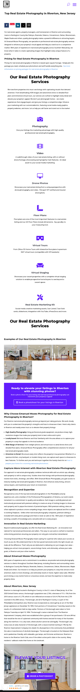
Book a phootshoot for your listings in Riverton (41, 402)
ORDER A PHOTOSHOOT (41, 676)
